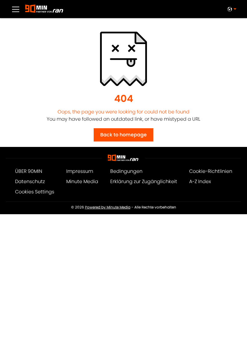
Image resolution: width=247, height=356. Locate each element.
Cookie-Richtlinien (210, 171)
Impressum (79, 171)
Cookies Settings (34, 191)
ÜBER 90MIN (28, 171)
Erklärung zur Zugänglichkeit (143, 181)
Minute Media (82, 181)
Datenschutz (30, 181)
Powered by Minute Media (107, 207)
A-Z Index (200, 181)
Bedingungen (126, 171)
